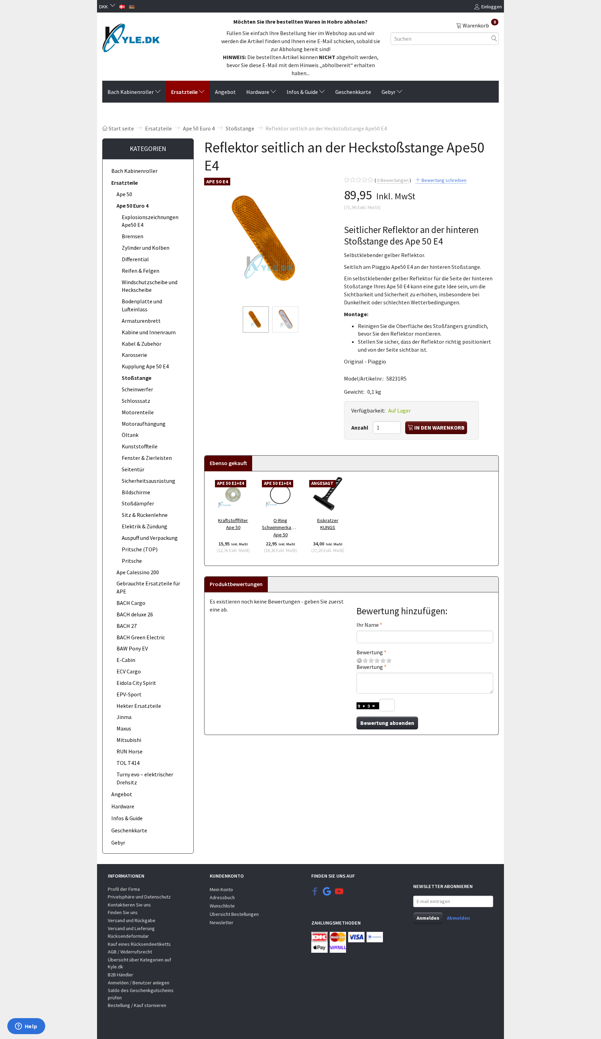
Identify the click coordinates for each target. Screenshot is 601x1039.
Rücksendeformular (128, 936)
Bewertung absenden (387, 722)
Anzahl (360, 427)
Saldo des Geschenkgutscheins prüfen (141, 994)
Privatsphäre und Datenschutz (139, 897)
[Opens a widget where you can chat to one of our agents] (26, 1027)
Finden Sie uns (123, 912)
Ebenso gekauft (228, 462)
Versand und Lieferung (131, 928)
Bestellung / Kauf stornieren (137, 1005)
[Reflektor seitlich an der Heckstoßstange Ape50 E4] (269, 239)
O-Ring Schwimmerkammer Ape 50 (280, 527)
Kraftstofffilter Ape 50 (233, 524)
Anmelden (428, 918)
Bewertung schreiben (443, 180)
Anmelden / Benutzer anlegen (138, 983)
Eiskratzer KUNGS (327, 524)
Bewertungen (393, 180)
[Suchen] (494, 38)
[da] (122, 6)
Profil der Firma (124, 889)
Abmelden (458, 918)
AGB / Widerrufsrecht (130, 952)
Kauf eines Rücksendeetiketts (139, 944)
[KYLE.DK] (131, 35)
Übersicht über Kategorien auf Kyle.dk (139, 963)
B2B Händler (120, 975)
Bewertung (369, 652)
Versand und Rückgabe (131, 920)
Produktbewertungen (236, 584)
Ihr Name (367, 624)
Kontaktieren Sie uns (129, 905)
